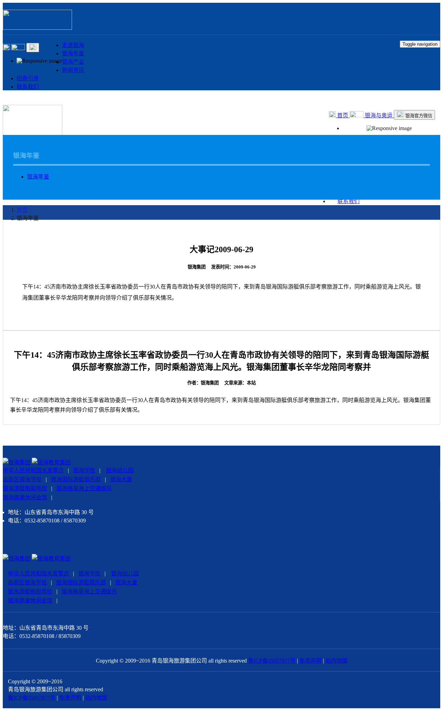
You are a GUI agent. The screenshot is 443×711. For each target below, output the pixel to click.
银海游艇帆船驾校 (25, 488)
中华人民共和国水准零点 (33, 470)
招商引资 (28, 78)
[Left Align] (7, 48)
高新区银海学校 (22, 479)
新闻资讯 (73, 70)
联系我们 (28, 87)
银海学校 (84, 470)
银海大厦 (121, 479)
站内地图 (336, 661)
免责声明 (310, 661)
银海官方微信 (418, 115)
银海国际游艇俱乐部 (76, 479)
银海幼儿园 (120, 470)
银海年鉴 (73, 53)
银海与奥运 (378, 115)
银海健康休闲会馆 (25, 497)
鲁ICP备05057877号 (272, 661)
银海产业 (73, 62)
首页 (343, 115)
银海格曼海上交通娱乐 (84, 488)
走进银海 (73, 45)
